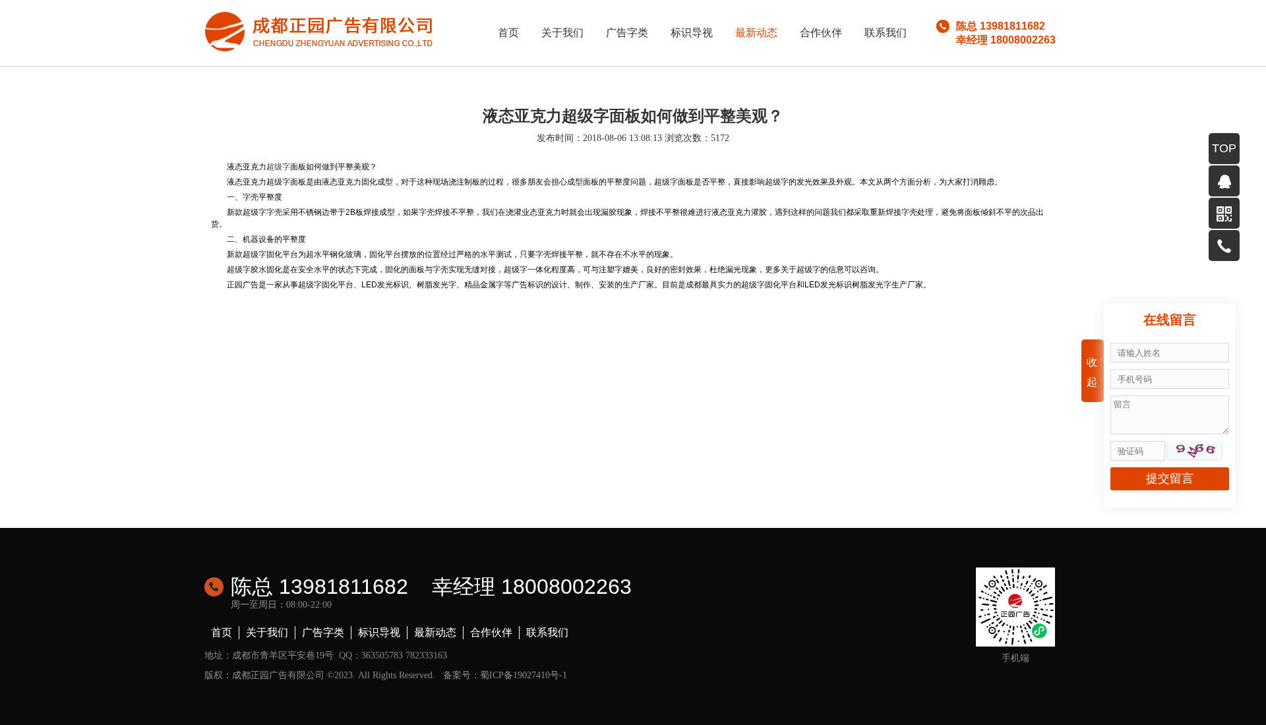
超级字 (278, 166)
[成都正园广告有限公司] (319, 31)
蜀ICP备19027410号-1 (523, 675)
